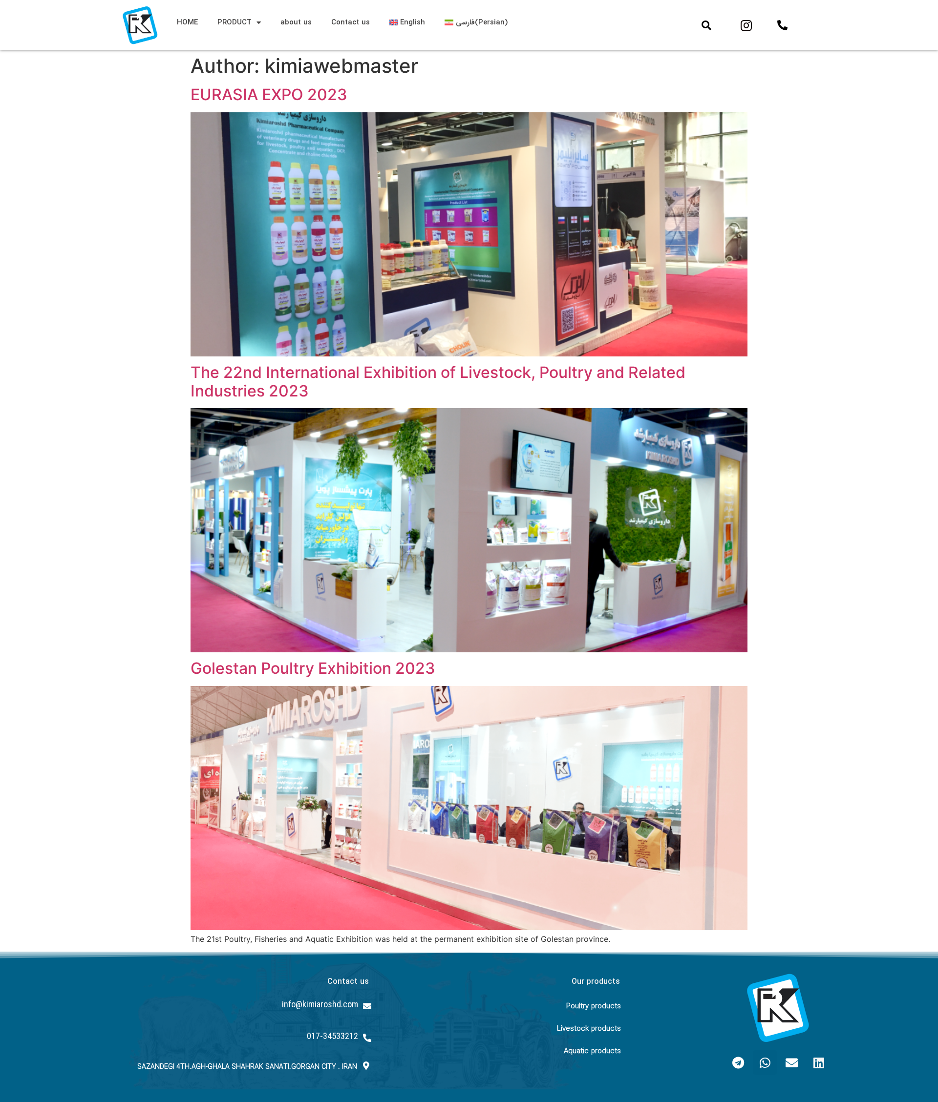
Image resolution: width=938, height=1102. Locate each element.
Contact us (350, 22)
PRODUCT (234, 22)
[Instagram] (746, 25)
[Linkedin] (819, 1062)
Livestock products (589, 1029)
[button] (706, 25)
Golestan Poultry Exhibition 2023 (313, 668)
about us (296, 22)
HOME (187, 22)
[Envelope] (792, 1062)
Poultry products (593, 1006)
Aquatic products (592, 1051)
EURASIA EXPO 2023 (269, 94)
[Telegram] (738, 1062)
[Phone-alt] (782, 25)
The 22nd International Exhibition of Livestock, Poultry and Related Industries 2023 (438, 381)
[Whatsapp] (765, 1062)
